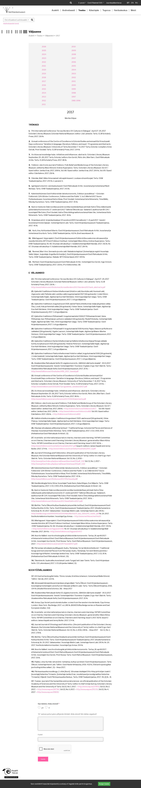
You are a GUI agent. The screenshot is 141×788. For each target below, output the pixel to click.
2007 (74, 58)
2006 (74, 62)
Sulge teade (104, 784)
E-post (40, 734)
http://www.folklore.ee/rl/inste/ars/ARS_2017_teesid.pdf (54, 371)
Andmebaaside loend (11, 23)
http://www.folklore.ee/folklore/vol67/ (80, 409)
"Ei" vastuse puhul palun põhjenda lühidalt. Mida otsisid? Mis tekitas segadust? (67, 714)
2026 (44, 47)
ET (128, 3)
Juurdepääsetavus (114, 3)
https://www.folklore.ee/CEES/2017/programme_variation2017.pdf (59, 387)
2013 (44, 97)
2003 (74, 74)
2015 (44, 89)
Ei (49, 708)
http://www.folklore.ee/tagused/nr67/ (66, 532)
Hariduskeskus (120, 10)
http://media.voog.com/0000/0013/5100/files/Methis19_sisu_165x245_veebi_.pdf (65, 514)
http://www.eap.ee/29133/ (87, 689)
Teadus (81, 10)
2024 (44, 54)
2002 (74, 77)
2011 (44, 104)
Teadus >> (41, 36)
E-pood (81, 3)
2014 (44, 93)
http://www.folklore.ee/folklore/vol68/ (75, 411)
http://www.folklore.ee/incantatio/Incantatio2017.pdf (53, 446)
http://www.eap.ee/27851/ (88, 687)
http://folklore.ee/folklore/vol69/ (67, 414)
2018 (44, 77)
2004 (74, 70)
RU (136, 3)
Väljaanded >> (50, 36)
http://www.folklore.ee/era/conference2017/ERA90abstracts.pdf (58, 399)
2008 (74, 54)
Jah (42, 708)
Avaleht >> (32, 36)
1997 (74, 97)
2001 (74, 81)
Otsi (31, 19)
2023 (44, 58)
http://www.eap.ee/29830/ (48, 692)
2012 (44, 101)
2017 (44, 81)
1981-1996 (76, 101)
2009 (74, 50)
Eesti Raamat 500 (95, 3)
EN (132, 3)
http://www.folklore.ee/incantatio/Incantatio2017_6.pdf (72, 449)
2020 (44, 70)
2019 (44, 74)
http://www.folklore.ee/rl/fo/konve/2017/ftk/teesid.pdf (54, 479)
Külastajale (94, 10)
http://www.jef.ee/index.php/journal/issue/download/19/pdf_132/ (58, 461)
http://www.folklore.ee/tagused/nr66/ (48, 529)
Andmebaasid (68, 10)
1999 (74, 89)
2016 (44, 85)
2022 (44, 62)
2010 (74, 47)
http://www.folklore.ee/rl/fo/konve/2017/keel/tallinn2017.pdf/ (57, 501)
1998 (74, 93)
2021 (44, 66)
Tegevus (106, 10)
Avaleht (55, 10)
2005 (74, 66)
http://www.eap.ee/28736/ (48, 689)
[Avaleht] (14, 10)
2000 (74, 85)
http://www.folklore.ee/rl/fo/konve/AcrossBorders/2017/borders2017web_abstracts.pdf (68, 287)
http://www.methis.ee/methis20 (87, 516)
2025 (44, 50)
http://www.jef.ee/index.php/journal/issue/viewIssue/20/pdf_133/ (58, 464)
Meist (133, 10)
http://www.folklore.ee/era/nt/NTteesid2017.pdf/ (57, 544)
